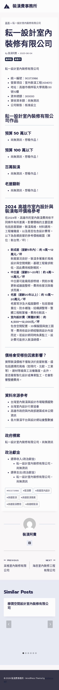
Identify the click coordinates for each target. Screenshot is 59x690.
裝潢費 (27, 490)
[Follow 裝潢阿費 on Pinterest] (29, 543)
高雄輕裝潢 (31, 504)
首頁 (7, 23)
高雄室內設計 (42, 490)
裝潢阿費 (12, 53)
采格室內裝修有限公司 (15, 565)
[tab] (23, 653)
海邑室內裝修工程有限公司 (44, 565)
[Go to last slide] (8, 624)
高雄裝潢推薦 (28, 497)
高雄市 (18, 59)
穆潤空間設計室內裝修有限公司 (28, 605)
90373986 (13, 490)
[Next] (50, 624)
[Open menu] (52, 6)
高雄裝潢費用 (14, 504)
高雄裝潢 (12, 497)
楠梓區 (9, 59)
